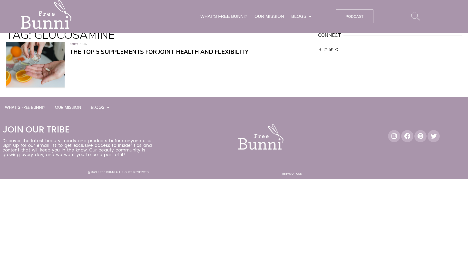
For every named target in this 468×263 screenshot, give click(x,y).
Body (73, 44)
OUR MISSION (269, 16)
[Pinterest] (336, 49)
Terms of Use (292, 173)
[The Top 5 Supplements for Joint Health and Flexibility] (35, 65)
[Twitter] (331, 49)
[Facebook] (320, 49)
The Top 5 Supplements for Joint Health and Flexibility (159, 52)
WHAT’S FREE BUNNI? (223, 16)
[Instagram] (325, 49)
